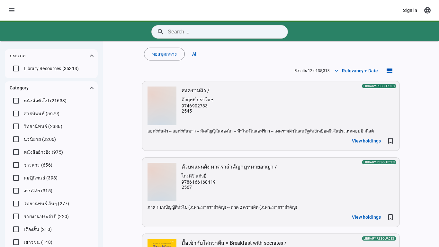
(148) (38, 242)
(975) (43, 152)
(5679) (42, 113)
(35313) (51, 68)
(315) (38, 190)
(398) (41, 177)
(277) (46, 203)
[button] (51, 55)
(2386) (43, 126)
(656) (38, 165)
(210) (38, 229)
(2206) (40, 139)
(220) (46, 216)
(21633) (45, 100)
